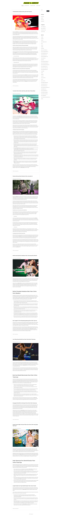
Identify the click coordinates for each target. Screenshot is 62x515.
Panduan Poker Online (32, 5)
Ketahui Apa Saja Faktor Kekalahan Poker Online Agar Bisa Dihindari (25, 255)
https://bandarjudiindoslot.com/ (44, 53)
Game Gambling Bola (16, 250)
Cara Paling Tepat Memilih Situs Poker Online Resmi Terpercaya (24, 339)
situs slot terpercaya (43, 77)
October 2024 (42, 16)
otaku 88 (42, 72)
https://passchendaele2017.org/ (44, 56)
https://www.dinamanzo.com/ (44, 85)
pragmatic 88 (42, 59)
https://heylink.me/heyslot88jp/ (44, 92)
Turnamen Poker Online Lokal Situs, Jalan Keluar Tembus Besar (24, 90)
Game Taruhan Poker (27, 5)
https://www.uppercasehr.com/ (44, 66)
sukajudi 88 (42, 74)
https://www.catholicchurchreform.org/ (45, 64)
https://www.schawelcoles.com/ (44, 69)
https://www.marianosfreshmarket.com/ (45, 87)
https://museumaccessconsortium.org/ (21, 52)
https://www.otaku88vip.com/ (44, 90)
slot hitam (42, 40)
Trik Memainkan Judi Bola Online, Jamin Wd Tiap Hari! (22, 11)
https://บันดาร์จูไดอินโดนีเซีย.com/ (44, 51)
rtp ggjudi (42, 46)
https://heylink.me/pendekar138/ (44, 82)
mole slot (42, 79)
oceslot (42, 43)
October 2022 (42, 21)
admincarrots (19, 14)
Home (22, 5)
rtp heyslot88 (42, 48)
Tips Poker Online (38, 5)
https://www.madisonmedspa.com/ (44, 61)
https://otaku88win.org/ (43, 95)
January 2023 (42, 19)
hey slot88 (42, 38)
